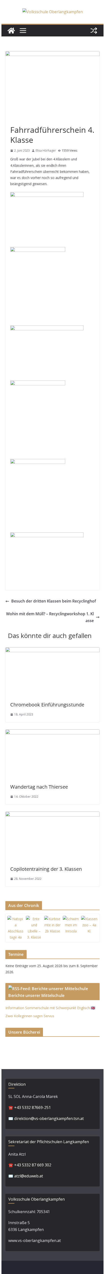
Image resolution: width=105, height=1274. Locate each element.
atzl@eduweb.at (28, 1176)
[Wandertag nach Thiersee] (52, 733)
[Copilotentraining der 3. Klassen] (52, 815)
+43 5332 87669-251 (32, 1107)
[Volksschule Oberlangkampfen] (11, 30)
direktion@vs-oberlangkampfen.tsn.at (49, 1118)
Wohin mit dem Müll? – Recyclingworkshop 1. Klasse (50, 617)
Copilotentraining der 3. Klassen (46, 869)
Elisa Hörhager (46, 150)
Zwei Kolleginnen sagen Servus (29, 1016)
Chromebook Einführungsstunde (47, 704)
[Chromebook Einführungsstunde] (52, 650)
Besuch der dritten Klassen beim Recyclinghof (53, 601)
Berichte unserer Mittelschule (36, 995)
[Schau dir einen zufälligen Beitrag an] (94, 30)
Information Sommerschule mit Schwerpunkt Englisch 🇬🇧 (50, 1008)
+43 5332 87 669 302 (32, 1165)
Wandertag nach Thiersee (39, 786)
